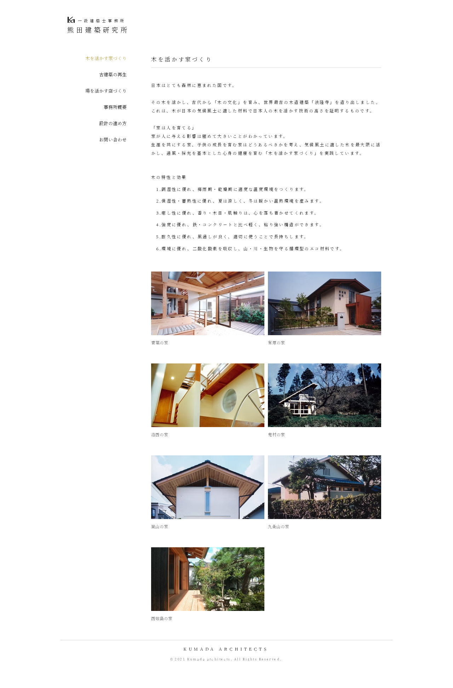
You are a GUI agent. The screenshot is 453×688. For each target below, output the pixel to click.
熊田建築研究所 (98, 30)
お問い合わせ (113, 140)
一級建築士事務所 (102, 21)
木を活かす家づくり (106, 59)
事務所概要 (115, 107)
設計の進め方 (113, 124)
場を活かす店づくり (106, 91)
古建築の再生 (113, 75)
